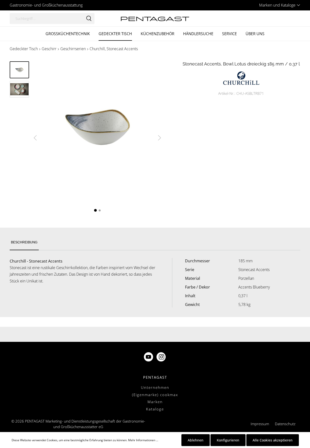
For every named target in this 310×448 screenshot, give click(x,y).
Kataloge (155, 409)
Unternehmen (155, 387)
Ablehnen (195, 440)
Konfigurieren (228, 440)
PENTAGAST (155, 377)
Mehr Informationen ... (143, 440)
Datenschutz (285, 423)
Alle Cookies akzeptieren (273, 440)
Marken (155, 401)
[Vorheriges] (35, 138)
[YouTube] (149, 357)
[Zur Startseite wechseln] (155, 18)
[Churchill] (241, 77)
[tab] (24, 242)
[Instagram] (161, 357)
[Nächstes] (159, 138)
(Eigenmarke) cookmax (155, 394)
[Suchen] (88, 18)
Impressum (260, 423)
